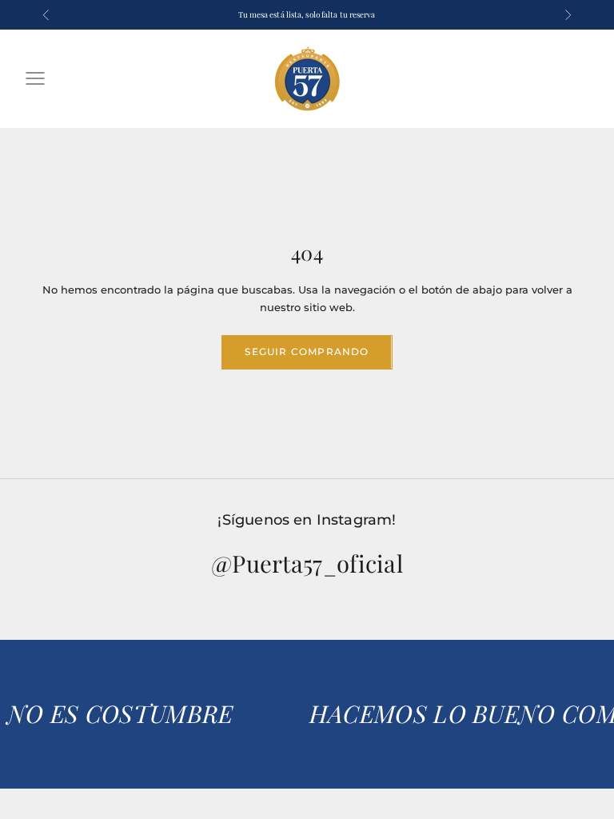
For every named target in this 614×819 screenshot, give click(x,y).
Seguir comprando (307, 352)
